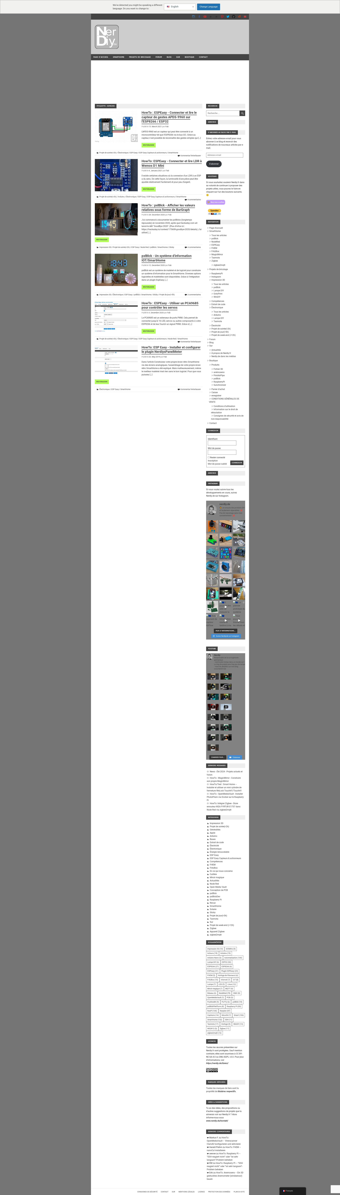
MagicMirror (217, 254)
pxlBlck (153, 247)
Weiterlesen (148, 145)
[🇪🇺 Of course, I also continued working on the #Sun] (239, 540)
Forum (159, 57)
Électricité (215, 325)
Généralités (215, 829)
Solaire (213, 909)
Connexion (237, 463)
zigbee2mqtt (219, 265)
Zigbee (214, 261)
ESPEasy (215, 245)
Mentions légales (186, 1192)
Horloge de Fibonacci (228, 975)
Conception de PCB (219, 890)
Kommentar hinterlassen (190, 156)
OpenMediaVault (215, 997)
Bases (213, 839)
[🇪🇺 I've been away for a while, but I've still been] (226, 553)
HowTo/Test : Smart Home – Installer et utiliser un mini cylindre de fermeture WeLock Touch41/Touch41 (224, 787)
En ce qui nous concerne (221, 871)
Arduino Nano (214, 958)
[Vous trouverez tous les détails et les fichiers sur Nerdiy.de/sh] (239, 620)
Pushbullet (213, 1002)
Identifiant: (213, 439)
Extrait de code (218, 304)
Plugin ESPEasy (229, 971)
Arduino (121, 197)
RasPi (212, 1011)
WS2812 (212, 1028)
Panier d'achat (218, 389)
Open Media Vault (218, 887)
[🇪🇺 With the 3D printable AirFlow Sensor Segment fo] (212, 620)
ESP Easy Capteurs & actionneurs (153, 153)
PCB (230, 997)
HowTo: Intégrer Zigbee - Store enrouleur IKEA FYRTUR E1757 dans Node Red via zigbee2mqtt (223, 806)
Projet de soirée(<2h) (107, 153)
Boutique (189, 57)
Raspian (225, 1011)
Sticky (171, 247)
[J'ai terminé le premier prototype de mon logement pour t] (212, 566)
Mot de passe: (214, 448)
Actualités (216, 350)
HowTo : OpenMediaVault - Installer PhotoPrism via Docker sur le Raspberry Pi (225, 797)
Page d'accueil (100, 57)
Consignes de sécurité (147, 1192)
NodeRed (215, 241)
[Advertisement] (170, 80)
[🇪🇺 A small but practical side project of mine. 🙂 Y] (239, 580)
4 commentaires (194, 200)
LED (222, 984)
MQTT (229, 989)
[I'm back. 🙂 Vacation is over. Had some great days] (239, 566)
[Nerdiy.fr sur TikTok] (211, 16)
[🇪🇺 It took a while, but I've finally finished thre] (226, 566)
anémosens (219, 372)
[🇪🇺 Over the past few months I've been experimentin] (212, 526)
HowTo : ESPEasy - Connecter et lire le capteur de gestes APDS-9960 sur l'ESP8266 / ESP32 (169, 117)
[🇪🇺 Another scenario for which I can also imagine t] (212, 593)
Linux (232, 984)
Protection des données (219, 1192)
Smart (239, 1015)
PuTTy (226, 1002)
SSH (228, 1020)
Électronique (123, 153)
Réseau (211, 993)
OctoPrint (218, 293)
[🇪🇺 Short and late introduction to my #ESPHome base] (226, 620)
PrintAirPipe (219, 375)
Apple (212, 833)
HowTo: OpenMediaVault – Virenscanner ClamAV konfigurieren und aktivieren (224, 1140)
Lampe (211, 984)
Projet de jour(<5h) (167, 295)
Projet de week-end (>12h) (223, 335)
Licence (201, 1192)
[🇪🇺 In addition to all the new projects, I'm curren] (226, 580)
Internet (225, 980)
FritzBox (215, 251)
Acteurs (212, 953)
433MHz (231, 949)
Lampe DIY (219, 290)
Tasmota (215, 257)
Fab (167, 126)
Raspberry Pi (216, 899)
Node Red (145, 247)
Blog (169, 57)
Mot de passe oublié (217, 464)
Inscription (213, 460)
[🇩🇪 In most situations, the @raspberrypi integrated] (212, 553)
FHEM (214, 248)
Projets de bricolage (140, 57)
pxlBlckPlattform (215, 1006)
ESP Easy (133, 153)
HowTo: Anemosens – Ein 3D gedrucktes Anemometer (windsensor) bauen (225, 1175)
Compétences (217, 301)
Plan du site (239, 1192)
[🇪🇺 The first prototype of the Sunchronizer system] (239, 607)
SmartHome (118, 57)
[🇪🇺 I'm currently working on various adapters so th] (212, 580)
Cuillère (213, 874)
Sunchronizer (220, 385)
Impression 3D (105, 247)
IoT (235, 980)
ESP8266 (213, 966)
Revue (213, 903)
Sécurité (226, 1015)
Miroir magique (217, 877)
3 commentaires (194, 295)
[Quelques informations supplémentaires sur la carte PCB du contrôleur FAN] (239, 593)
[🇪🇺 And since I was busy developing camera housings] (212, 540)
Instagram (216, 276)
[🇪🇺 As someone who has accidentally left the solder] (226, 526)
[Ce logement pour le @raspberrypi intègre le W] (239, 553)
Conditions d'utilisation (224, 406)
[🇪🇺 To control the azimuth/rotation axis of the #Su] (239, 526)
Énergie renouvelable (219, 852)
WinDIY (217, 297)
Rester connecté (217, 457)
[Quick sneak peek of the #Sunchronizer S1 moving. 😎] (226, 593)
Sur (178, 57)
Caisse (214, 392)
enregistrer (216, 395)
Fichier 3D (218, 369)
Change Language (209, 6)
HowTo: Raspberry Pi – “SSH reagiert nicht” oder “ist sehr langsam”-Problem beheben (224, 1156)
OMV (236, 993)
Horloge (226, 1024)
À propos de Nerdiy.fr (221, 353)
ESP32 (226, 962)
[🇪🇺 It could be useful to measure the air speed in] (226, 607)
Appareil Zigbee (217, 931)
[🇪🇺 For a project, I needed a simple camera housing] (226, 540)
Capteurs (213, 1015)
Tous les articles (219, 235)
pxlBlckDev (215, 896)
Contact (203, 57)
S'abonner (214, 164)
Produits (215, 365)
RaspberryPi (217, 273)
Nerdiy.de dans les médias (223, 356)
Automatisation (233, 958)
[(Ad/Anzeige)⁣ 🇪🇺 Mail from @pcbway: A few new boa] (212, 607)
